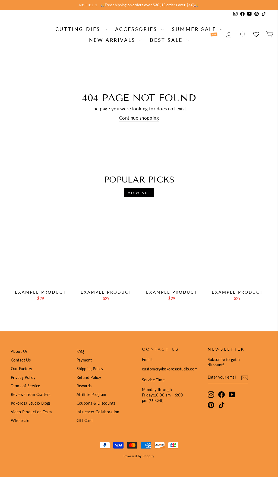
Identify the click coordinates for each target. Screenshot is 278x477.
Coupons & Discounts (96, 403)
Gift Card (85, 420)
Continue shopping (139, 118)
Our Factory (21, 368)
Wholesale (20, 420)
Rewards (84, 385)
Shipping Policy (90, 368)
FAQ (80, 351)
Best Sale (167, 40)
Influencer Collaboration (98, 411)
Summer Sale (195, 29)
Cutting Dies (79, 29)
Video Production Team (31, 411)
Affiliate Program (91, 394)
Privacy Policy (23, 377)
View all (139, 193)
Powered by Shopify (139, 456)
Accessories (137, 29)
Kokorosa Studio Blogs (31, 403)
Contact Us (21, 360)
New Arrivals (113, 40)
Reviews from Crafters (30, 394)
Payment (84, 360)
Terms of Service (25, 385)
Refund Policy (89, 377)
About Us (19, 351)
